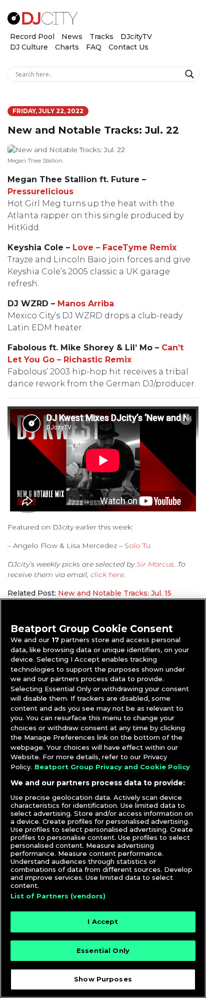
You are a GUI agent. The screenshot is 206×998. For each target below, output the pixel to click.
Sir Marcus (155, 564)
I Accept (103, 921)
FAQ (94, 47)
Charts (67, 47)
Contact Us (128, 47)
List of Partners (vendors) (58, 896)
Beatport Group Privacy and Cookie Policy (112, 767)
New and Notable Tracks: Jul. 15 (115, 593)
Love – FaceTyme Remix (124, 247)
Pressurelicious (41, 191)
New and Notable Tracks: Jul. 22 (93, 130)
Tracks (102, 36)
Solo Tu (137, 545)
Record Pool (32, 36)
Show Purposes (103, 979)
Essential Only (103, 950)
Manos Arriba (86, 303)
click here (107, 574)
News (72, 36)
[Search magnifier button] (190, 74)
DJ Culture (29, 47)
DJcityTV (136, 36)
